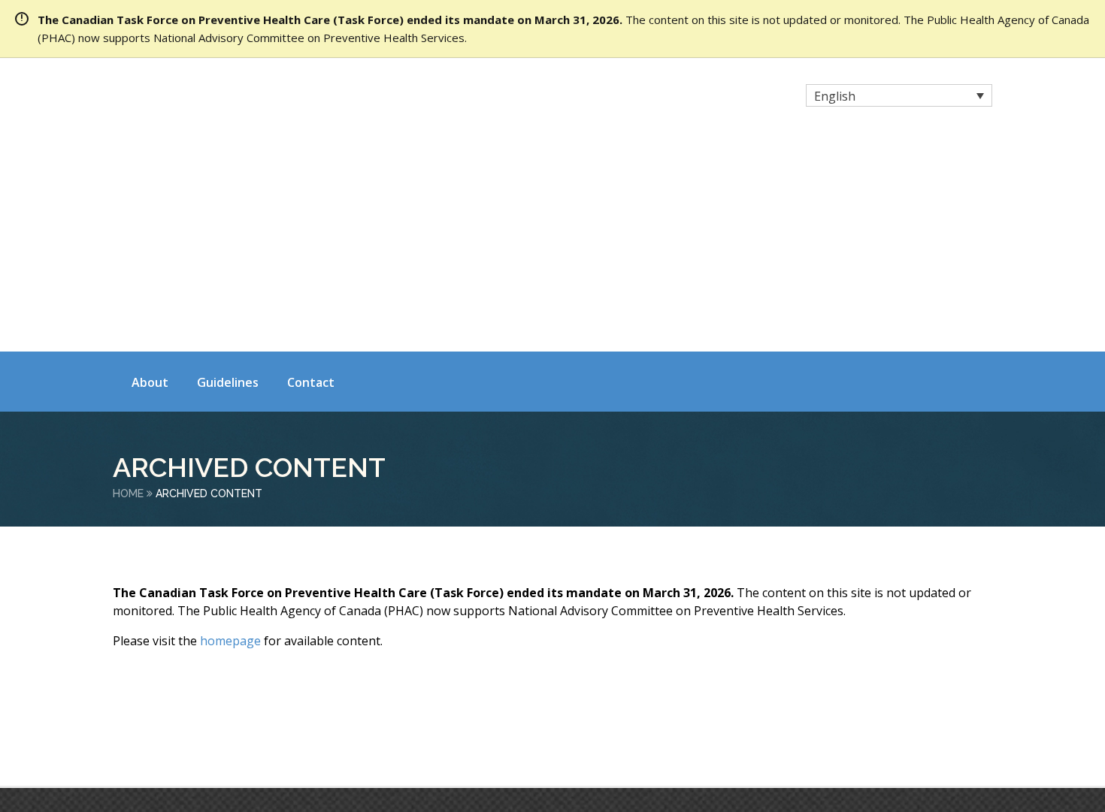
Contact (311, 167)
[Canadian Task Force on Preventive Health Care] (245, 97)
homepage (230, 426)
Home (128, 279)
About (150, 167)
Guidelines (228, 167)
